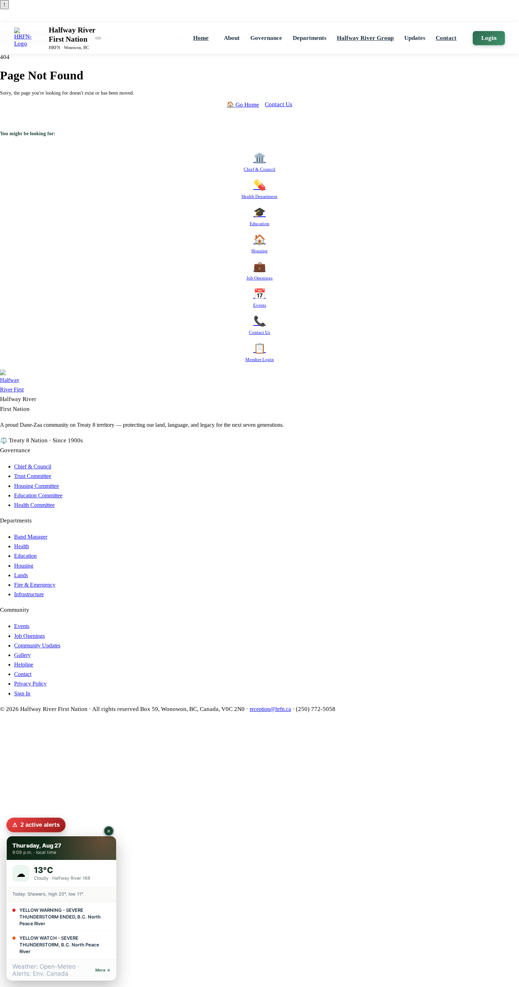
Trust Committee (32, 476)
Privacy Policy (30, 684)
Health (21, 546)
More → (103, 970)
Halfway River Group (365, 38)
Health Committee (34, 505)
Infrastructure (29, 594)
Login (488, 38)
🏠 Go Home (243, 104)
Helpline (23, 665)
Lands (21, 575)
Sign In (22, 693)
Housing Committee (36, 486)
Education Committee (38, 495)
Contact (446, 38)
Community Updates (37, 645)
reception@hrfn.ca (270, 709)
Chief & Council (32, 466)
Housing (23, 566)
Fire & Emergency (34, 585)
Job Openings (29, 636)
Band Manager (30, 537)
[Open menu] (98, 38)
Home (201, 38)
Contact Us (278, 104)
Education (25, 556)
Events (21, 626)
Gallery (22, 655)
